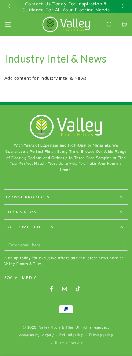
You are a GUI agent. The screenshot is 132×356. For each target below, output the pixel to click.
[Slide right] (123, 6)
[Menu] (7, 24)
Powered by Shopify (36, 335)
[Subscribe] (124, 245)
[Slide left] (9, 6)
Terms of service (69, 343)
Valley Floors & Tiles (56, 327)
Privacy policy (101, 335)
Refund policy (71, 335)
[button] (109, 24)
